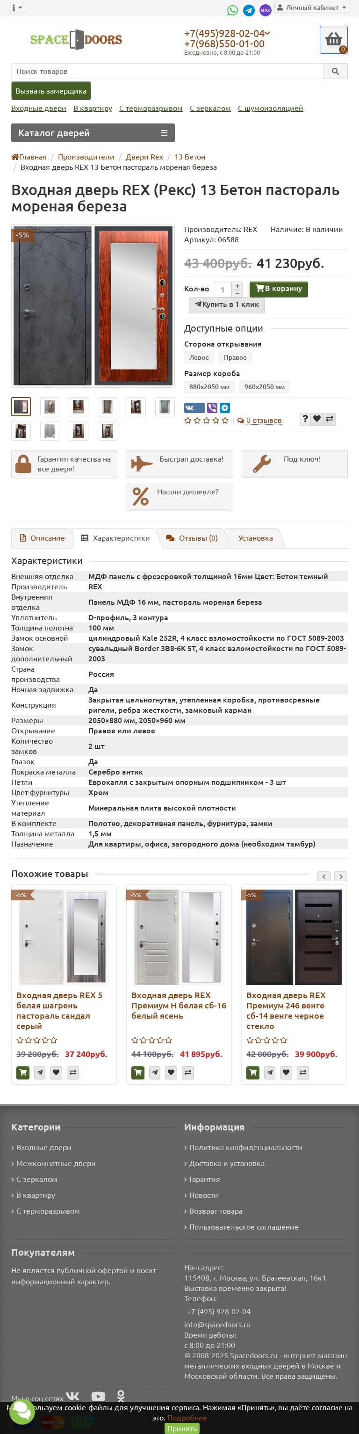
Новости (203, 1195)
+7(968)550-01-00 (224, 43)
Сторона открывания (223, 344)
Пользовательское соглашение (244, 1227)
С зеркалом (210, 108)
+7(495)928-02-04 (224, 32)
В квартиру (92, 108)
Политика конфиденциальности (245, 1147)
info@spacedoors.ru (217, 1324)
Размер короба (212, 373)
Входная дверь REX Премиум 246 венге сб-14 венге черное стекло (286, 1010)
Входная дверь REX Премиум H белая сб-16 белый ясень (178, 1005)
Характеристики (121, 538)
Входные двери (38, 108)
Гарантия (204, 1179)
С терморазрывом (151, 108)
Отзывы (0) (198, 538)
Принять (182, 1428)
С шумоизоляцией (270, 108)
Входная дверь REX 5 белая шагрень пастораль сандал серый (59, 1010)
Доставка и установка (227, 1163)
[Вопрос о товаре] (305, 419)
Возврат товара (216, 1211)
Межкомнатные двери (56, 1163)
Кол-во (196, 288)
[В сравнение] (329, 419)
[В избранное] (316, 419)
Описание (47, 538)
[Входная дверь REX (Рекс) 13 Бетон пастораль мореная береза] (93, 306)
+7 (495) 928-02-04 (219, 1311)
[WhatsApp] (233, 10)
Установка (255, 538)
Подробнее (187, 1417)
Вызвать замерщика (50, 91)
